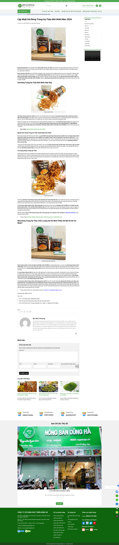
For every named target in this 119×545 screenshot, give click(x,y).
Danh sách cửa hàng (72, 529)
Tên (20, 364)
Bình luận (21, 350)
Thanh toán (87, 37)
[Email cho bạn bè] (24, 311)
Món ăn (86, 32)
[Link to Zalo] (87, 523)
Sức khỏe (87, 34)
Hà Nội (87, 529)
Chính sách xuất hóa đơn (59, 523)
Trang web (50, 364)
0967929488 (92, 415)
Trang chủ (19, 14)
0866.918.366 (91, 516)
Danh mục (57, 11)
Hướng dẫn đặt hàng (58, 532)
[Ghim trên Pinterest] (27, 311)
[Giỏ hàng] (100, 6)
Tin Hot (24, 14)
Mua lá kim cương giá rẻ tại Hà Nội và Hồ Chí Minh (69, 394)
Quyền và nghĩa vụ (57, 535)
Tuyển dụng (87, 45)
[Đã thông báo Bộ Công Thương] (20, 531)
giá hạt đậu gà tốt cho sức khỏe (36, 129)
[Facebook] (76, 333)
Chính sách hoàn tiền (58, 520)
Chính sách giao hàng (58, 515)
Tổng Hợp (87, 43)
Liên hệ (69, 522)
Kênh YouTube (71, 524)
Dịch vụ (86, 26)
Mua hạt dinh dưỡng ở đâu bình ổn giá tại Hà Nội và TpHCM (26, 394)
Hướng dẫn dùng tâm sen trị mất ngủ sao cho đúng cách (48, 394)
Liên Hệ (100, 11)
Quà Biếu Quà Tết (65, 11)
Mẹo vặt (87, 30)
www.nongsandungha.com (28, 528)
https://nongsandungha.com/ (53, 290)
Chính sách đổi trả (57, 518)
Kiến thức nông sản (76, 11)
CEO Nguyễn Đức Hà (72, 519)
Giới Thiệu (50, 11)
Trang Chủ (44, 11)
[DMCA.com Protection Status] (28, 531)
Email (35, 364)
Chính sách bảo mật (58, 525)
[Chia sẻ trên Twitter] (21, 311)
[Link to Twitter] (90, 523)
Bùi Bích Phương (36, 23)
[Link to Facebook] (83, 523)
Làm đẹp (87, 28)
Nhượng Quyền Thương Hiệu (90, 11)
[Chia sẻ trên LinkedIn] (30, 311)
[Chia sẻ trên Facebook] (19, 311)
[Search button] (66, 5)
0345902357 (71, 415)
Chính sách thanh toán (58, 527)
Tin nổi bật (87, 41)
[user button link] (97, 6)
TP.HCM (95, 529)
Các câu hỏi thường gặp (59, 530)
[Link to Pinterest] (94, 523)
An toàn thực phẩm (89, 23)
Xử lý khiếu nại (56, 537)
